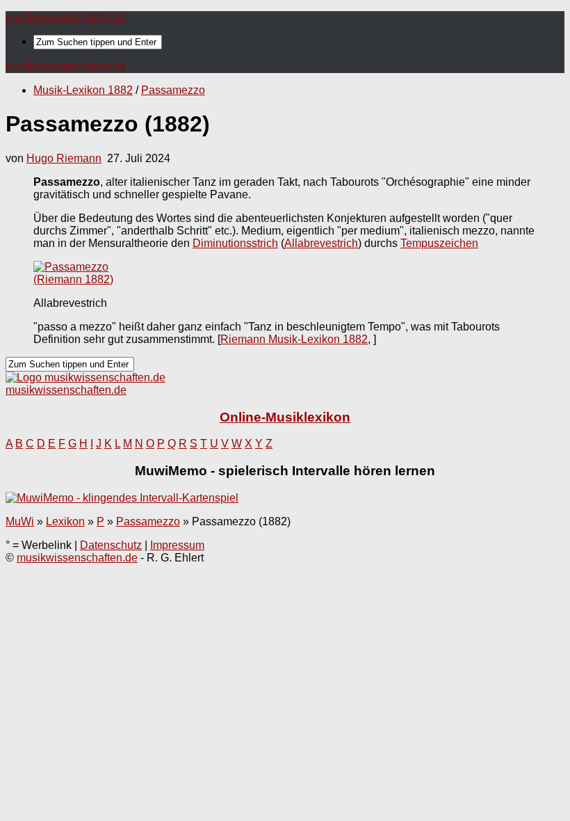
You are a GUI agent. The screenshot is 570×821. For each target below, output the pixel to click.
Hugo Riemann (63, 158)
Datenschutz (111, 545)
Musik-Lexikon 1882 (83, 90)
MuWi (20, 521)
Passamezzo (173, 90)
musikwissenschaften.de (66, 17)
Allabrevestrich (321, 243)
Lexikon (65, 521)
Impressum (177, 545)
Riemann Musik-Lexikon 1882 (294, 339)
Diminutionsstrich (235, 243)
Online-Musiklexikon (285, 417)
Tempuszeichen (439, 243)
